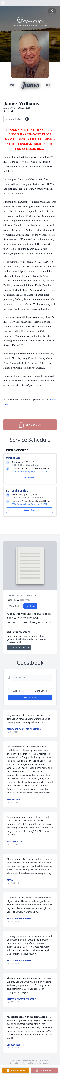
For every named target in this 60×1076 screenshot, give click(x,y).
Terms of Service (38, 1063)
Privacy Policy (21, 1063)
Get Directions (29, 477)
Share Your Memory (19, 647)
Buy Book (30, 605)
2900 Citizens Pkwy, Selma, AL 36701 (29, 471)
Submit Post (30, 697)
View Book (14, 605)
